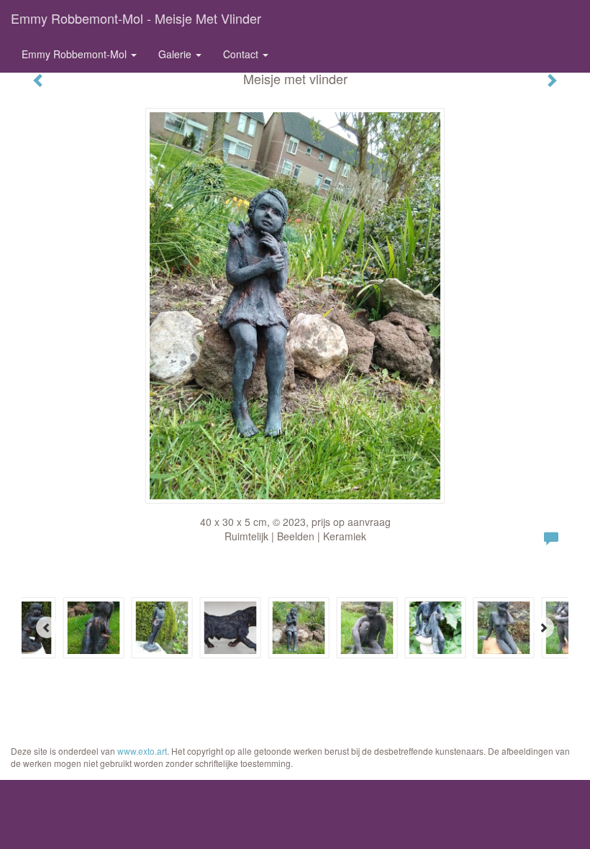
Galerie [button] (176, 54)
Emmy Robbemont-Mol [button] (76, 54)
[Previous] (47, 627)
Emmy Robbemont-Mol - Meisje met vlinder (136, 18)
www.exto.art (142, 751)
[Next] (543, 627)
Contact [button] (242, 54)
